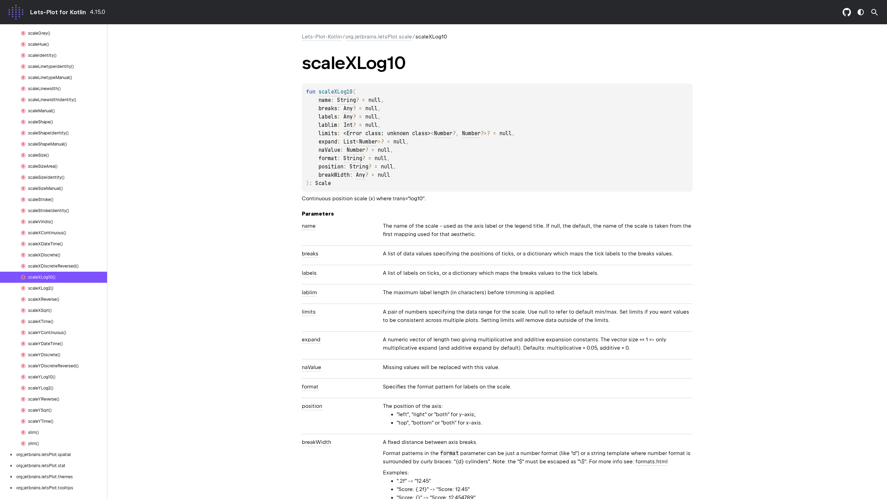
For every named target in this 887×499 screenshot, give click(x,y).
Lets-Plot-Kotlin (322, 37)
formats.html (651, 461)
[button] (874, 12)
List (349, 141)
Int (348, 125)
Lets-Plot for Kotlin (58, 12)
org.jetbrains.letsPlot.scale (378, 37)
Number (443, 133)
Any (348, 108)
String (346, 100)
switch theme (861, 12)
